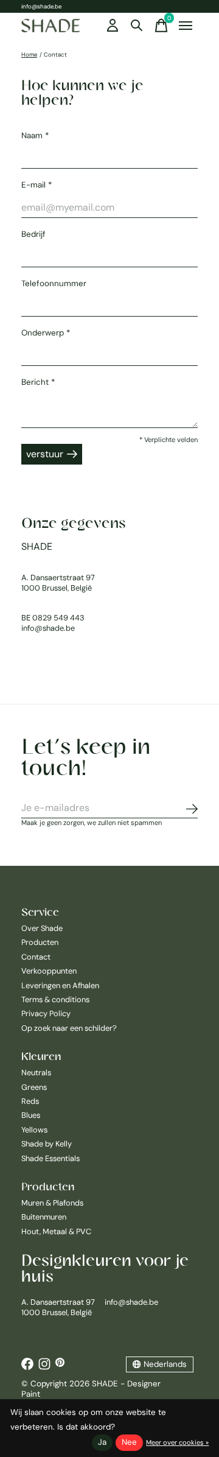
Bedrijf (33, 234)
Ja (102, 1442)
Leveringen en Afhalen (60, 985)
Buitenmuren (43, 1217)
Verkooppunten (49, 971)
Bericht (38, 382)
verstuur (44, 454)
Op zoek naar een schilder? (69, 1028)
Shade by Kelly (46, 1144)
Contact (35, 957)
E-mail (36, 185)
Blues (30, 1115)
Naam (35, 135)
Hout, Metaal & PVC (56, 1231)
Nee (129, 1442)
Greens (34, 1087)
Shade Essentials (50, 1158)
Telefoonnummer (53, 283)
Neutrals (36, 1072)
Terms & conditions (55, 999)
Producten (39, 942)
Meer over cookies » (177, 1442)
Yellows (34, 1130)
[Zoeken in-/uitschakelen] (137, 25)
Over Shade (42, 928)
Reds (30, 1101)
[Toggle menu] (185, 25)
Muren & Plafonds (52, 1203)
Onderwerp (45, 333)
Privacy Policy (46, 1013)
